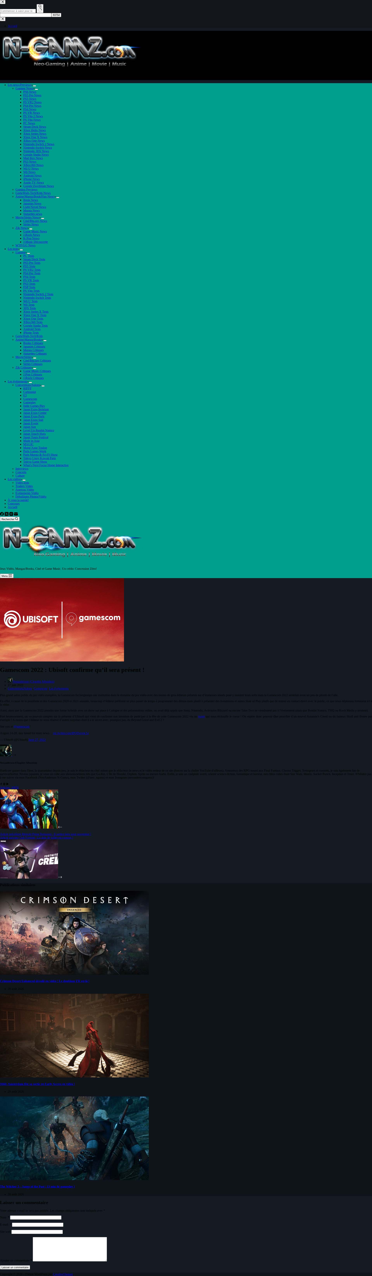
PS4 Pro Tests (31, 273)
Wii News (29, 172)
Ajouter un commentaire (16, 1260)
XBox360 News (33, 165)
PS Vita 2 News (33, 116)
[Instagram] (11, 514)
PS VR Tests (31, 280)
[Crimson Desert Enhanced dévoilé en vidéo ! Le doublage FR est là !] (74, 973)
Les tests (13, 248)
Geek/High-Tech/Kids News (33, 193)
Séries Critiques (32, 364)
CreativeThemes (63, 1274)
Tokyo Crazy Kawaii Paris (39, 458)
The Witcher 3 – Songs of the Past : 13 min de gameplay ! (37, 1186)
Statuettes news (32, 214)
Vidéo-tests (22, 482)
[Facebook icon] (1, 784)
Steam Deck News (34, 126)
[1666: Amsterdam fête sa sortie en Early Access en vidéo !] (74, 1076)
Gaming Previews (26, 189)
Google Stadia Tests (35, 325)
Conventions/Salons (28, 385)
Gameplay (29, 402)
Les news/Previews (19, 84)
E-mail (5, 1224)
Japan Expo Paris (33, 416)
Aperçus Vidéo (25, 489)
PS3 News (29, 161)
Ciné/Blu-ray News (35, 221)
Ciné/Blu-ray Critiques (37, 360)
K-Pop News (31, 238)
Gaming (20, 252)
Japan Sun (29, 426)
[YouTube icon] (7, 784)
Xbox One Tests (33, 318)
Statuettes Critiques (35, 353)
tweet (201, 716)
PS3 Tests (29, 283)
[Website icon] (4, 784)
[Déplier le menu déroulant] (34, 85)
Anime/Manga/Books (29, 339)
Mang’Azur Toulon (35, 447)
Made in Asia (31, 440)
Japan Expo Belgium (36, 409)
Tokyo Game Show (35, 461)
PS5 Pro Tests (31, 262)
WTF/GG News (25, 245)
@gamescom (21, 726)
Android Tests (31, 329)
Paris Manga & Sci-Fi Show (40, 454)
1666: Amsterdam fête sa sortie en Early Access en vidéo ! (37, 1084)
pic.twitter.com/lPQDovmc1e (71, 733)
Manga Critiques (33, 350)
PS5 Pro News (32, 95)
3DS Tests (29, 308)
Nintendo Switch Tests (37, 297)
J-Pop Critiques (32, 374)
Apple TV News (33, 182)
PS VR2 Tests (31, 269)
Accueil (12, 507)
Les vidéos (14, 479)
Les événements (17, 381)
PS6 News (29, 91)
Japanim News (32, 203)
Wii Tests (28, 304)
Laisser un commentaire (15, 1267)
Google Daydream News (38, 186)
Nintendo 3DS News (36, 151)
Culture (20, 475)
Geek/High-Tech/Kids (29, 336)
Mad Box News (33, 158)
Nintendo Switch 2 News (38, 144)
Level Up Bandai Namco (38, 430)
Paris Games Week (34, 451)
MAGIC (28, 444)
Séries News (31, 224)
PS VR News (31, 112)
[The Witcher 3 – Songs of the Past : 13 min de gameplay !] (74, 1179)
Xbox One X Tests (34, 315)
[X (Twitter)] (7, 514)
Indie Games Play (34, 405)
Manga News (31, 210)
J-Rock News (31, 235)
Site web (5, 1231)
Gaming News (24, 88)
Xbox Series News (34, 133)
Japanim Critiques (34, 346)
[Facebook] (2, 514)
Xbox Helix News (34, 130)
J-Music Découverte (35, 241)
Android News (32, 175)
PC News (29, 123)
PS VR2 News (32, 102)
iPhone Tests (31, 332)
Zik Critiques (24, 367)
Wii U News (31, 168)
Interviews (22, 468)
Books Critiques (33, 343)
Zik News (22, 228)
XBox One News (34, 140)
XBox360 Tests (32, 322)
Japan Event (30, 423)
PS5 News (29, 98)
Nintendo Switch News (37, 147)
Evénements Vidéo (27, 493)
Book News (30, 200)
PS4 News (29, 109)
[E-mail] (16, 514)
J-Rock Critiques (33, 378)
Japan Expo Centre (34, 412)
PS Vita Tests (31, 290)
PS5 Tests (29, 266)
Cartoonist (29, 392)
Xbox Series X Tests (35, 311)
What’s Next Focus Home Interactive (46, 465)
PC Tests (28, 255)
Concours (14, 503)
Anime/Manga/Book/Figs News (35, 196)
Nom (4, 1217)
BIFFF (27, 388)
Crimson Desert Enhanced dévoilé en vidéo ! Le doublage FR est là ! (44, 981)
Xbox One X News (35, 137)
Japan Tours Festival (35, 437)
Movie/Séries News (28, 217)
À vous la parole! (18, 500)
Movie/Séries (24, 357)
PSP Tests (29, 287)
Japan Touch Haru (34, 433)
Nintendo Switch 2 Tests (38, 294)
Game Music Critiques (37, 371)
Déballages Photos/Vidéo (31, 496)
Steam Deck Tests (34, 259)
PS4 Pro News (32, 105)
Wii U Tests (30, 301)
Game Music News (35, 231)
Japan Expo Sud (33, 419)
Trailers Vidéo (24, 486)
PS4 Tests (29, 276)
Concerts (21, 472)
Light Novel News (34, 207)
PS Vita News (31, 119)
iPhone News (31, 179)
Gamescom (30, 399)
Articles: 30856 (9, 787)
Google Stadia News (36, 154)
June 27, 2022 (37, 739)
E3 (25, 395)
